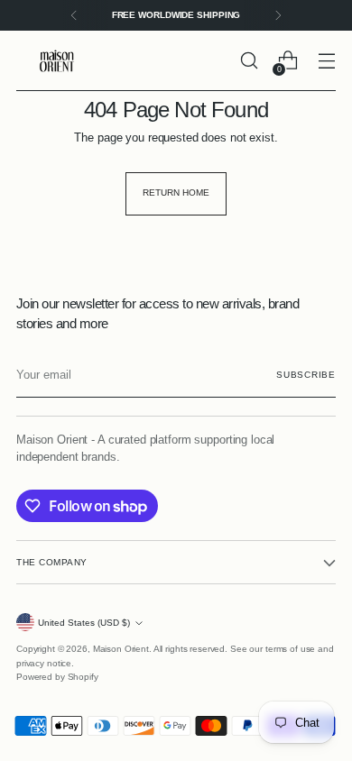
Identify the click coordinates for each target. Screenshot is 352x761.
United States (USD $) (84, 623)
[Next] (278, 15)
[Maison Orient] (56, 61)
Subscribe (306, 375)
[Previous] (74, 15)
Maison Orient (121, 649)
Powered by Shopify (57, 677)
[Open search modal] (248, 60)
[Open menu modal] (326, 60)
